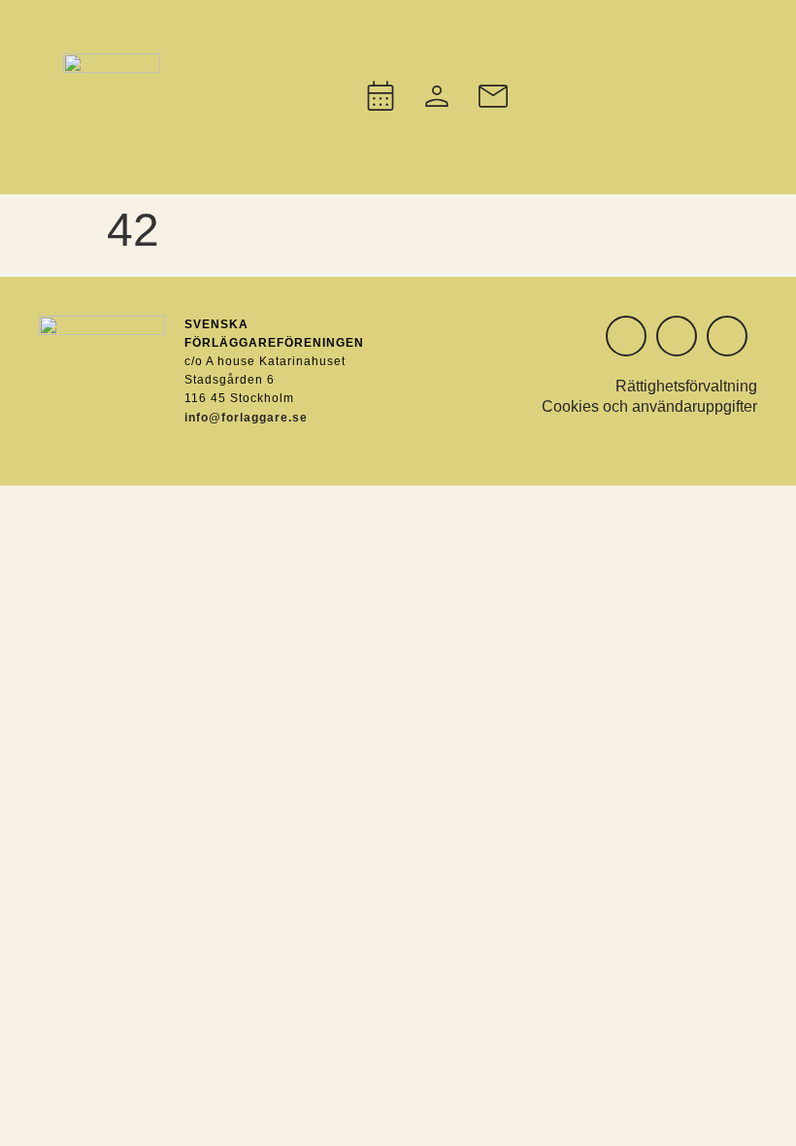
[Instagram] (626, 336)
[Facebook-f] (727, 336)
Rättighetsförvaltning (686, 386)
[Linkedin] (676, 336)
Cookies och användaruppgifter (649, 406)
